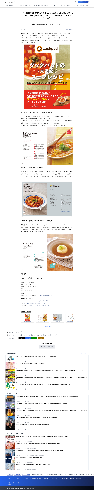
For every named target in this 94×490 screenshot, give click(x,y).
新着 (7, 5)
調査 (87, 5)
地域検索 (11, 5)
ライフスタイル (74, 5)
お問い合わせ (79, 478)
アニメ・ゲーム (28, 5)
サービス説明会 (25, 478)
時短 (45, 335)
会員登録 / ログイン (83, 1)
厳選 (38, 335)
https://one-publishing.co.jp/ (45, 295)
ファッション (63, 5)
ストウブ (19, 335)
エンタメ (16, 5)
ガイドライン (65, 478)
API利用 (72, 478)
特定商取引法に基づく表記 (36, 478)
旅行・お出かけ (44, 5)
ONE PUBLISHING (69, 29)
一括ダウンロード (48, 326)
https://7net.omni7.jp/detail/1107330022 (39, 305)
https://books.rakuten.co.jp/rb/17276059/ (35, 303)
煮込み (48, 335)
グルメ (51, 5)
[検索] (75, 2)
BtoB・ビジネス (36, 5)
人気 (29, 335)
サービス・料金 (16, 478)
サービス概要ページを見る (84, 487)
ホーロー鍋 (25, 335)
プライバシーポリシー (55, 478)
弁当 (41, 335)
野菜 (52, 335)
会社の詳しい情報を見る (47, 347)
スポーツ (22, 5)
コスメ (68, 5)
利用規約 (46, 478)
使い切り (33, 335)
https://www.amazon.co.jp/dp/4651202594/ (37, 301)
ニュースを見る (83, 353)
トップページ (10, 474)
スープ (14, 335)
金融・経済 (82, 5)
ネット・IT (56, 5)
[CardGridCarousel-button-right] (73, 318)
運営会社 (8, 478)
